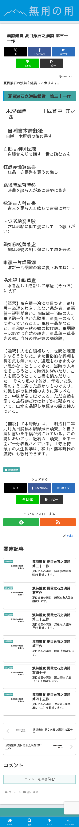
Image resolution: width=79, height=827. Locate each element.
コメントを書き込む (39, 779)
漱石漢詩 (13, 469)
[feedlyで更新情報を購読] (21, 522)
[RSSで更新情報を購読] (58, 522)
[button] (51, 63)
